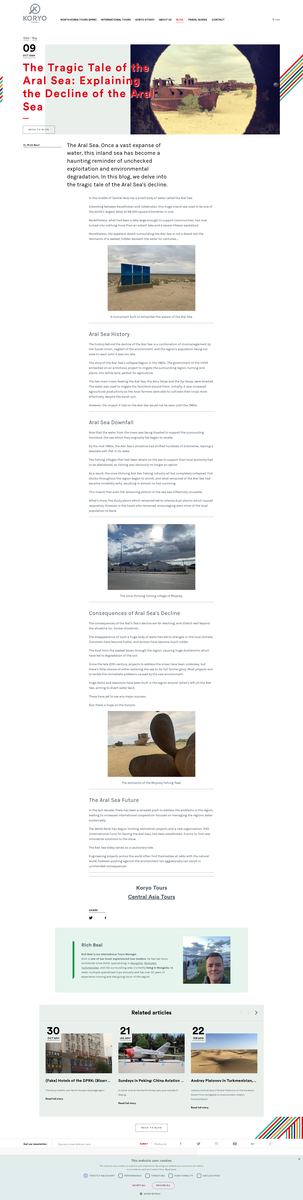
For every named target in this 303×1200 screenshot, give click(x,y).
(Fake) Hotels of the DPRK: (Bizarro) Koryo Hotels (90, 1081)
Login (277, 20)
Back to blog (39, 130)
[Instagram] (216, 1144)
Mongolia (136, 963)
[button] (151, 1194)
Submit (144, 1144)
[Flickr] (253, 1144)
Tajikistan (150, 963)
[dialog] (151, 1177)
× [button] (299, 1159)
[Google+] (270, 1144)
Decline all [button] (163, 1185)
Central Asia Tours (151, 897)
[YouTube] (235, 1144)
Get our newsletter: (35, 1144)
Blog (34, 38)
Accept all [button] (139, 1185)
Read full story (54, 1099)
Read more (170, 1169)
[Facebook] (105, 918)
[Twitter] (91, 918)
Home (26, 38)
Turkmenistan (90, 967)
